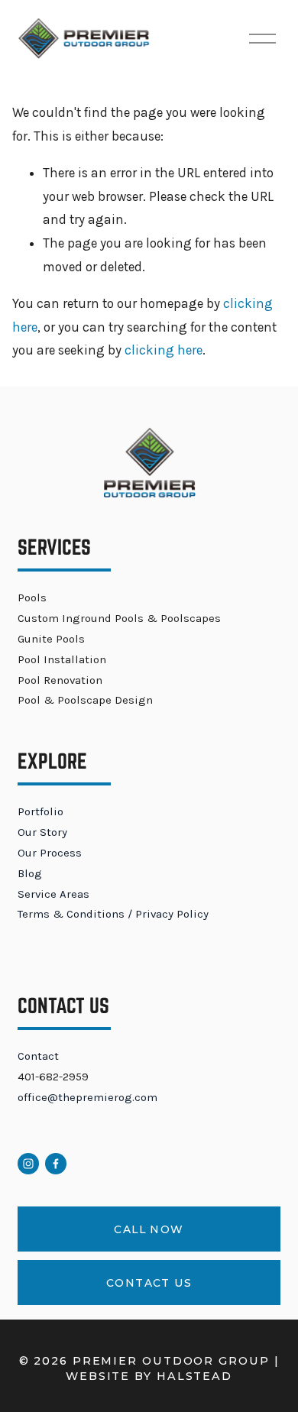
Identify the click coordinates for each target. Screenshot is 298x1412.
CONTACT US (149, 1283)
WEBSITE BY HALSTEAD (149, 1376)
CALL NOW (148, 1229)
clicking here (163, 350)
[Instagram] (28, 1163)
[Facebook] (55, 1163)
